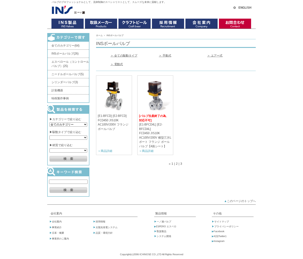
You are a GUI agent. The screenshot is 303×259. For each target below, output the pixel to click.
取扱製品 (161, 231)
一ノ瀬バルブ (164, 221)
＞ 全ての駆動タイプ (123, 55)
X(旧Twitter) (220, 236)
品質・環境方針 (104, 233)
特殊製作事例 (60, 98)
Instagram (219, 241)
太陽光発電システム (107, 227)
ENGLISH (244, 7)
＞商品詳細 (105, 151)
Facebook (219, 231)
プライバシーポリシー (226, 226)
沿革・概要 (58, 233)
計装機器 (57, 90)
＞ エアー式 (214, 55)
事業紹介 (57, 227)
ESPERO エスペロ (166, 226)
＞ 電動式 (116, 64)
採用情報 (100, 221)
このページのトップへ (241, 201)
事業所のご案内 (60, 238)
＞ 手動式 (165, 55)
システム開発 (164, 236)
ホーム (99, 35)
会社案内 (57, 221)
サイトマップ (221, 221)
